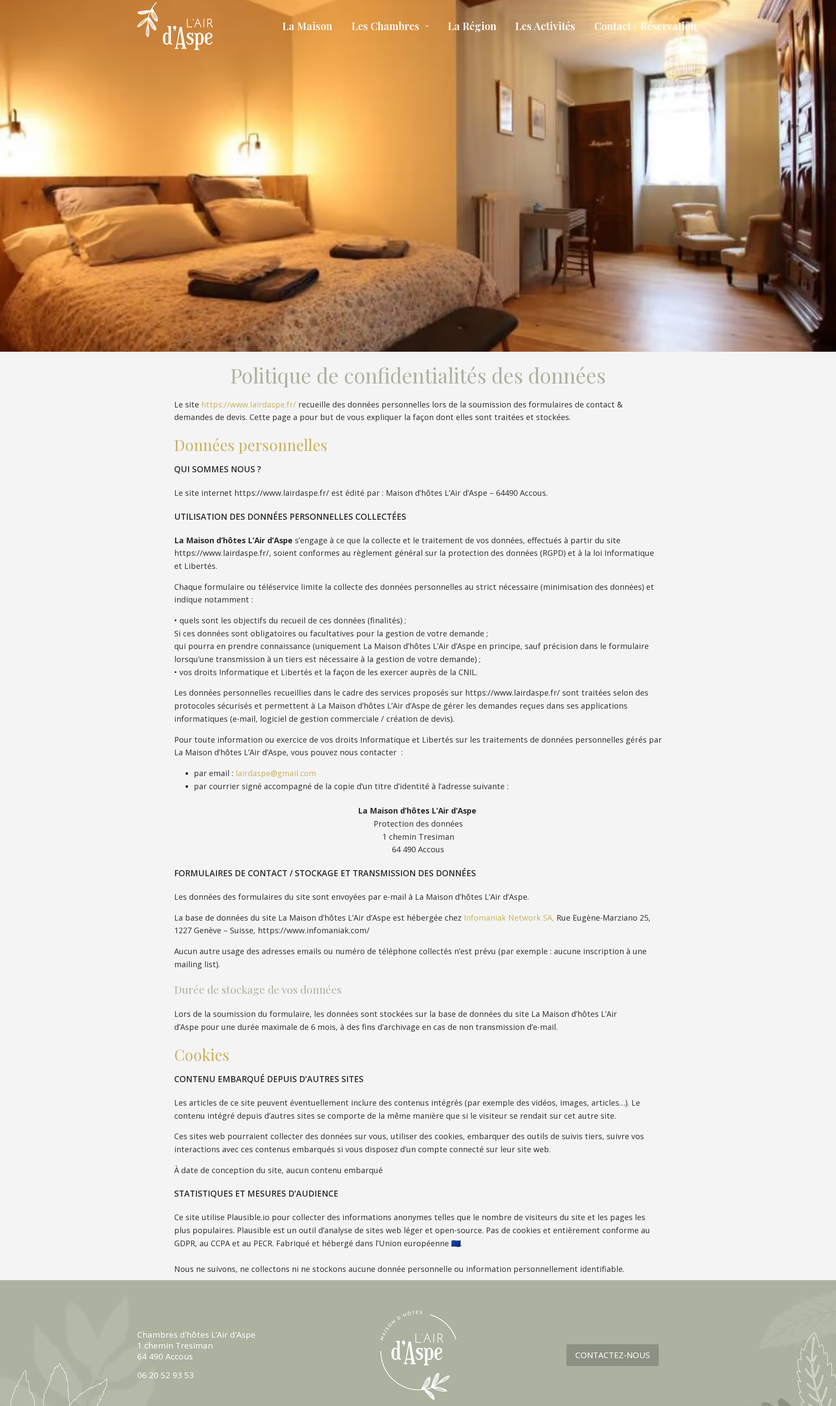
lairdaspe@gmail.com (276, 773)
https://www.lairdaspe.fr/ (248, 404)
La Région (472, 26)
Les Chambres (385, 26)
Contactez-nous (612, 1355)
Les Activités (545, 26)
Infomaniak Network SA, (509, 917)
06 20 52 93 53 (165, 1375)
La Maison (307, 26)
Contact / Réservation (645, 26)
